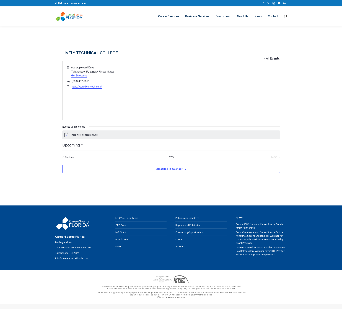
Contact (179, 239)
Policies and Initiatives (187, 218)
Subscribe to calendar (169, 169)
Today (171, 156)
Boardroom (121, 239)
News (118, 246)
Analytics (180, 246)
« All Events (272, 58)
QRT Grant (121, 225)
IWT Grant (120, 232)
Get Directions (79, 75)
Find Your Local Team (126, 218)
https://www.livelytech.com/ (87, 86)
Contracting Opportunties (189, 232)
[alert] (171, 134)
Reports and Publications (189, 225)
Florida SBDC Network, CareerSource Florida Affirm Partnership (259, 226)
